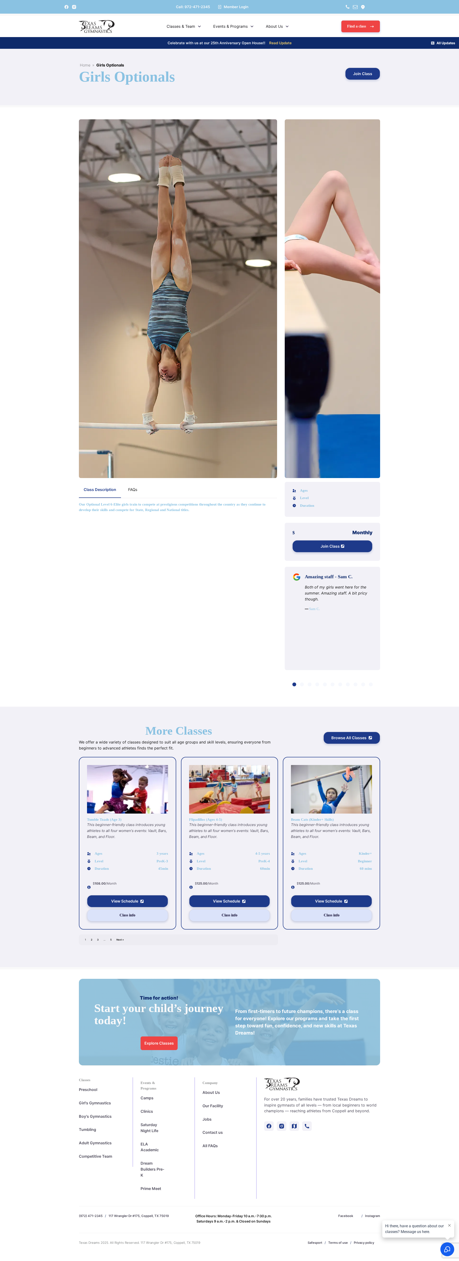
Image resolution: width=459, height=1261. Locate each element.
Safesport (315, 1242)
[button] (360, 26)
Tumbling (87, 1129)
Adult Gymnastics (95, 1142)
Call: (193, 7)
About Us (211, 1092)
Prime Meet (151, 1188)
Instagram (372, 1216)
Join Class (362, 73)
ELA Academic (150, 1147)
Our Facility (212, 1105)
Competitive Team (95, 1156)
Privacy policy (364, 1242)
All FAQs (210, 1145)
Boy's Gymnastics (95, 1116)
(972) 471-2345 (91, 1216)
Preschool (88, 1089)
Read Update (280, 43)
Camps (147, 1098)
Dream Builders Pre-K (152, 1169)
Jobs (207, 1119)
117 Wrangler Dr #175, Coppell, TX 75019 (139, 1216)
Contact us (212, 1132)
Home (85, 65)
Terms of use (338, 1242)
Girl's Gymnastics (95, 1103)
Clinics (147, 1111)
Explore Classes (159, 1043)
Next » (120, 939)
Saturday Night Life (149, 1127)
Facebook (345, 1216)
